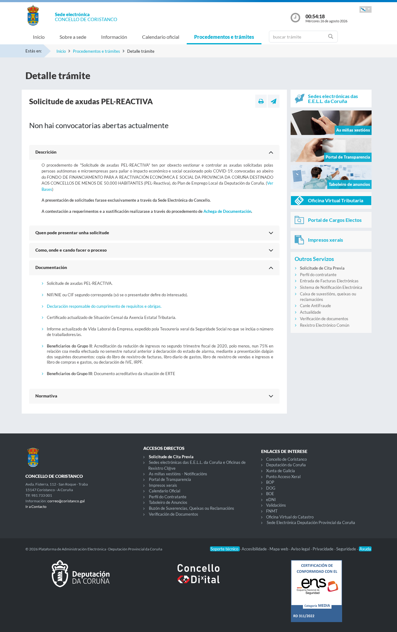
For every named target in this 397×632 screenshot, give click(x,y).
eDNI (271, 499)
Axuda (365, 548)
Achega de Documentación (227, 211)
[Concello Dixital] (198, 578)
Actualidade (310, 312)
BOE (270, 493)
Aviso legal (301, 548)
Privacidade (323, 548)
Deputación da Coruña (286, 464)
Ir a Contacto (36, 506)
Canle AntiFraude (315, 305)
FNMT (272, 511)
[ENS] (316, 596)
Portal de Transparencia (170, 479)
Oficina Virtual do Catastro (290, 516)
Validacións (276, 505)
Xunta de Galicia (280, 470)
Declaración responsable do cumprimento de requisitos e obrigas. (104, 306)
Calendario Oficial (164, 490)
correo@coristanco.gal (66, 501)
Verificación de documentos (324, 318)
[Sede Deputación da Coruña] (80, 578)
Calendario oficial (160, 37)
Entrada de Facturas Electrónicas (329, 280)
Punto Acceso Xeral (283, 476)
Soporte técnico (225, 548)
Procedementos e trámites (224, 37)
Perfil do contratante (318, 274)
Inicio (39, 37)
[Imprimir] (261, 101)
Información (114, 37)
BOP (270, 482)
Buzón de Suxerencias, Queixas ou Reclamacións (191, 508)
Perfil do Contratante (167, 496)
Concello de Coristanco (286, 459)
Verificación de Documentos (173, 514)
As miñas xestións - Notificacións (178, 473)
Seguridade (346, 548)
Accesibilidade (255, 548)
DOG (270, 488)
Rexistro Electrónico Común (324, 325)
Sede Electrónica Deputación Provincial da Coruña (311, 522)
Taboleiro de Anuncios (168, 502)
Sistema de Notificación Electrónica (331, 287)
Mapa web (279, 548)
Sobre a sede (73, 37)
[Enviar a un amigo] (273, 101)
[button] (365, 9)
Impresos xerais (163, 485)
